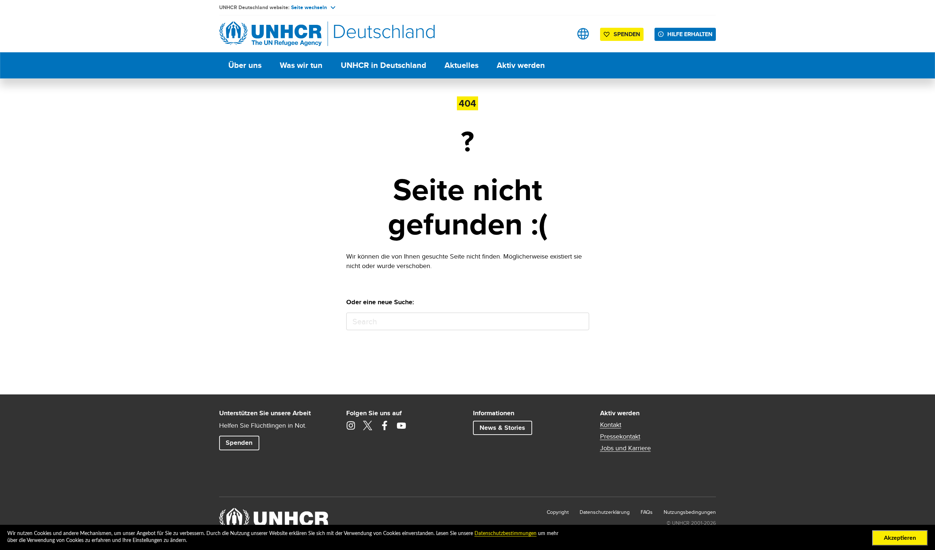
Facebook (384, 425)
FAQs (647, 512)
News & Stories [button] (502, 427)
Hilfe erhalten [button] (690, 34)
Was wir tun (301, 65)
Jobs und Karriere (625, 448)
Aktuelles (461, 65)
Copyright (558, 512)
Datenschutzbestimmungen (505, 533)
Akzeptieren (900, 538)
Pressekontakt (620, 436)
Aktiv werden (521, 65)
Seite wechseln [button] (309, 7)
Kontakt (610, 425)
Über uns (245, 65)
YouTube (401, 425)
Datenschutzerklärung (605, 512)
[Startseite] (270, 33)
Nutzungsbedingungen (690, 512)
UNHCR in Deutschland (383, 65)
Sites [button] (583, 34)
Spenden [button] (623, 35)
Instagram (351, 425)
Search (580, 322)
